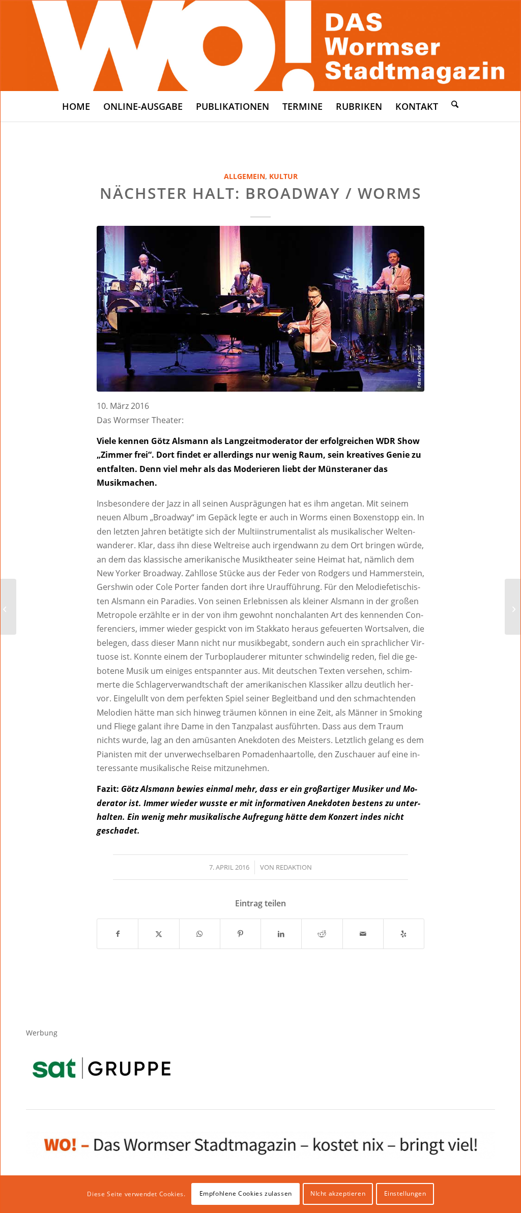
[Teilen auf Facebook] (117, 934)
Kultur (283, 176)
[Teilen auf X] (158, 934)
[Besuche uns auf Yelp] (404, 934)
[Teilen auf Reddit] (322, 934)
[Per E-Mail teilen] (363, 934)
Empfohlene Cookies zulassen (245, 1193)
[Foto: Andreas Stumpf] (260, 309)
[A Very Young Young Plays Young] (8, 607)
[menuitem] (76, 106)
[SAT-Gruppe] (101, 1067)
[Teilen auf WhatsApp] (200, 934)
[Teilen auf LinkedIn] (281, 934)
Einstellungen (405, 1193)
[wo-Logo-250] (260, 46)
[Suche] (455, 104)
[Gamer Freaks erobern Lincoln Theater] (512, 607)
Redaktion (294, 867)
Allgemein (244, 176)
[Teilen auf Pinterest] (240, 934)
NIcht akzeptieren (337, 1193)
